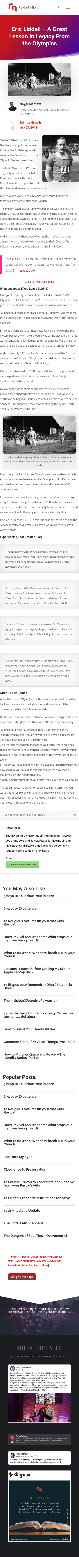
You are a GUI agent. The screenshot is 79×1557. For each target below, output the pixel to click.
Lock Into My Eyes (18, 1157)
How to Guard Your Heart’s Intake (29, 1029)
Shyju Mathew (30, 104)
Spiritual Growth (30, 122)
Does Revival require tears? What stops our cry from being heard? (38, 938)
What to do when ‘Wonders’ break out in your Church (39, 954)
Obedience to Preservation (25, 1169)
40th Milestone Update (22, 1210)
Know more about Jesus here (22, 864)
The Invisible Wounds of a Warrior (30, 1001)
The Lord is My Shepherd (23, 1223)
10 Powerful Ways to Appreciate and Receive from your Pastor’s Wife (39, 1183)
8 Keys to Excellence (20, 908)
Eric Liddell (27, 270)
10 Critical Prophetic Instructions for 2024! (37, 1198)
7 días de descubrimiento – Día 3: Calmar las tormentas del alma (38, 1014)
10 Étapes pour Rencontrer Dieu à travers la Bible (38, 986)
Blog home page (22, 1277)
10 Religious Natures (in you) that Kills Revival (34, 922)
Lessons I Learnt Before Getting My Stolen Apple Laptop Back (37, 970)
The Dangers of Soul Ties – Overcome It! (35, 1236)
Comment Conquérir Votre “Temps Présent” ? (39, 1042)
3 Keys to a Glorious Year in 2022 (29, 896)
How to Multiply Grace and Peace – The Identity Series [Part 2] (34, 1056)
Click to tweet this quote (40, 281)
